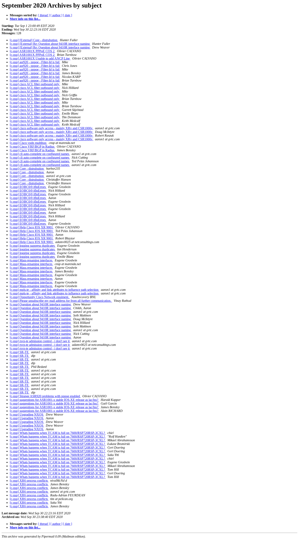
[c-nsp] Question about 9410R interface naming (41, 304)
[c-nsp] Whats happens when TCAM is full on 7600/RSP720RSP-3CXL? (58, 433)
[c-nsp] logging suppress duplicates (33, 245)
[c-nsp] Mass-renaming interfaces (31, 260)
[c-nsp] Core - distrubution (27, 168)
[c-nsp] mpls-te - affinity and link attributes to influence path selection (54, 289)
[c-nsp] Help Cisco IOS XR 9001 (32, 227)
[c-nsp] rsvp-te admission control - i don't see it (40, 341)
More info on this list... (25, 19)
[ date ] (67, 15)
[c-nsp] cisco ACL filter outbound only (35, 84)
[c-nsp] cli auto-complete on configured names (40, 154)
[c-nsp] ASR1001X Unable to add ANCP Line (40, 58)
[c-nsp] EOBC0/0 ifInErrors (28, 187)
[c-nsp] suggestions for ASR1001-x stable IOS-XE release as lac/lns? (54, 400)
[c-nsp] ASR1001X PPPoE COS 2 (32, 51)
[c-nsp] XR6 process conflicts (29, 480)
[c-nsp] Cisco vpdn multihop (28, 143)
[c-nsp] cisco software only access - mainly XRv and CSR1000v (51, 128)
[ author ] (56, 15)
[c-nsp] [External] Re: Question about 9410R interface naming (50, 43)
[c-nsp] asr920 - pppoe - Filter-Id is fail (35, 62)
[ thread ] (44, 15)
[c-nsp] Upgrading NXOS (27, 414)
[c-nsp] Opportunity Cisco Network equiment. (40, 297)
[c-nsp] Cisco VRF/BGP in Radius (32, 146)
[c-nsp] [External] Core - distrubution (34, 40)
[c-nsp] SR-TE (19, 352)
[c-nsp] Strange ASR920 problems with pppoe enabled (45, 396)
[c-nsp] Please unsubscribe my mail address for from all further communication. (61, 300)
